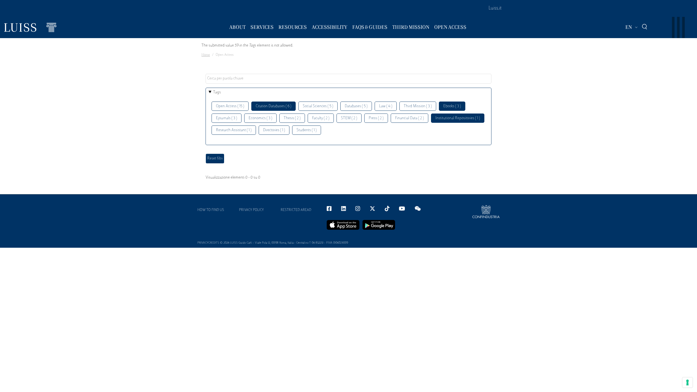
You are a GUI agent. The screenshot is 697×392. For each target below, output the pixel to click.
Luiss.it (495, 8)
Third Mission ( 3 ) (418, 106)
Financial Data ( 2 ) (409, 118)
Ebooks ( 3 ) (452, 106)
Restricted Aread (296, 210)
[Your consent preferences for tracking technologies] (687, 382)
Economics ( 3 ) (260, 118)
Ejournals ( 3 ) (226, 118)
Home (205, 55)
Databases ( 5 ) (356, 106)
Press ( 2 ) (376, 118)
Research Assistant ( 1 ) (234, 130)
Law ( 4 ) (385, 106)
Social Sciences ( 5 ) (318, 106)
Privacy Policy (251, 210)
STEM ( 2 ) (349, 118)
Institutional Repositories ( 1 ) (457, 118)
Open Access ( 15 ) (230, 106)
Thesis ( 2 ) (292, 118)
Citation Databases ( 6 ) (273, 106)
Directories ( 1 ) (274, 130)
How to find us (210, 210)
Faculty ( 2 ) (320, 118)
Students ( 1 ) (306, 130)
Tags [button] (217, 92)
